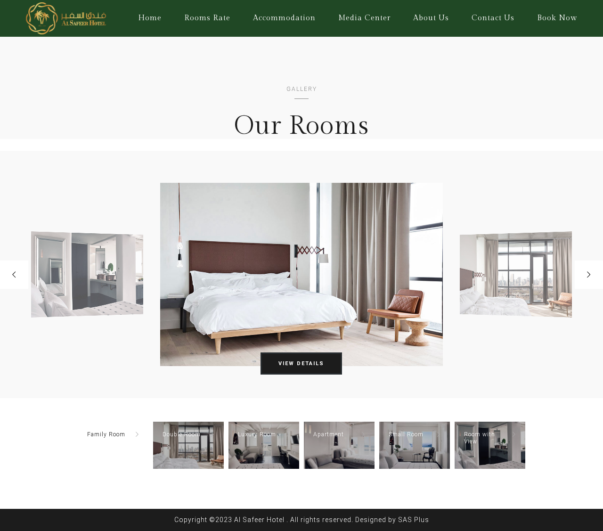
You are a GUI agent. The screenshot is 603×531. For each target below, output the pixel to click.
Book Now (557, 18)
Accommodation (284, 18)
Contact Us (493, 18)
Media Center (364, 18)
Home (150, 18)
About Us (431, 18)
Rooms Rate (207, 18)
